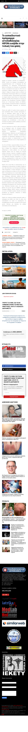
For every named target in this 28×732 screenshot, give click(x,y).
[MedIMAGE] (9, 617)
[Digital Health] (9, 600)
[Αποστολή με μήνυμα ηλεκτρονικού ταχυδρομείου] (15, 53)
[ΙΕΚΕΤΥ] (14, 675)
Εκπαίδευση (15, 33)
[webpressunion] (14, 649)
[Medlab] (9, 612)
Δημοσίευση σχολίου (8, 296)
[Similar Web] (14, 626)
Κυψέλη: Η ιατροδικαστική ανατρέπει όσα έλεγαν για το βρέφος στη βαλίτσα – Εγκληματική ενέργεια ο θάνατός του (17, 527)
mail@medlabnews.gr (8, 583)
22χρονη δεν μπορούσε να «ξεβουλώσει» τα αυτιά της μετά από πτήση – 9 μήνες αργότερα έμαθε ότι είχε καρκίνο (17, 550)
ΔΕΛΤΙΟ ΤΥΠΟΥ (8, 33)
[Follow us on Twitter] (6, 1)
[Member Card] (14, 357)
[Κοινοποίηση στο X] (7, 53)
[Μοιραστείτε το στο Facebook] (3, 53)
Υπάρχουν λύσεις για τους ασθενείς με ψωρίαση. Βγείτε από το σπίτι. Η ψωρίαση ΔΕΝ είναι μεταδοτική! (13, 457)
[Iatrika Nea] (9, 606)
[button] (4, 1)
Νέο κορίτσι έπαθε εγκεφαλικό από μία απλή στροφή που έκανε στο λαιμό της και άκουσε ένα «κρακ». (13, 420)
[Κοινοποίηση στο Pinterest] (11, 53)
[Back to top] (25, 729)
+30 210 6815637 (7, 584)
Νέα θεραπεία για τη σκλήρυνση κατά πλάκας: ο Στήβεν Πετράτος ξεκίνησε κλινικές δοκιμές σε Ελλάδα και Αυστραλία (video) (13, 476)
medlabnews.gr (5, 709)
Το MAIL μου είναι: (14, 222)
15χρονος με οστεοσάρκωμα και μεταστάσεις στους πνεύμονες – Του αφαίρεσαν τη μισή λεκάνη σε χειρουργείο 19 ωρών (18, 542)
